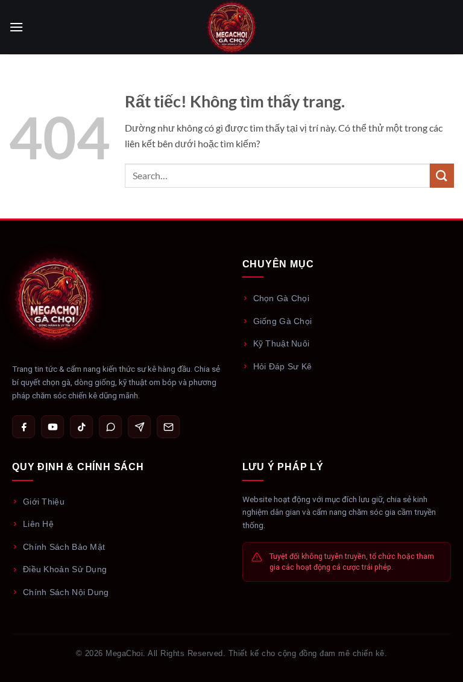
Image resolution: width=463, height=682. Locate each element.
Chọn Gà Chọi (281, 298)
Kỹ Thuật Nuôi (281, 343)
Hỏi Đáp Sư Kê (282, 366)
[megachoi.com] (231, 27)
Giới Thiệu (44, 501)
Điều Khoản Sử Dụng (65, 569)
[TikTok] (81, 426)
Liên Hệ (38, 524)
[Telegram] (139, 426)
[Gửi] (442, 175)
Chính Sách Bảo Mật (64, 547)
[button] (16, 27)
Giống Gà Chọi (282, 321)
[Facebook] (23, 426)
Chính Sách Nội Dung (66, 592)
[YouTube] (52, 426)
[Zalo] (110, 426)
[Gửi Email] (168, 426)
